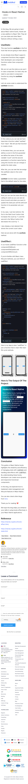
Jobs (16, 714)
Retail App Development (20, 646)
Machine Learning (19, 690)
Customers (17, 694)
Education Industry (19, 669)
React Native (5, 536)
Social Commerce (5, 678)
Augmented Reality (19, 687)
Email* (3, 605)
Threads (22, 742)
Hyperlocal (3, 676)
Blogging (3, 685)
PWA (2, 698)
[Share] (21, 6)
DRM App (3, 700)
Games (16, 648)
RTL (16, 685)
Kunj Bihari (11, 563)
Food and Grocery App (20, 666)
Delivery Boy (4, 682)
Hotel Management (19, 650)
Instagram (22, 739)
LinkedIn (8, 742)
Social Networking (19, 671)
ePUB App (3, 705)
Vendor (2, 680)
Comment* (4, 587)
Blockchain (3, 694)
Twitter (14, 739)
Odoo (2, 726)
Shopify (2, 728)
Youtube (15, 742)
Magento (3, 712)
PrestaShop (3, 717)
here (6, 499)
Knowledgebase (18, 705)
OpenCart (3, 719)
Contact (17, 699)
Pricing (16, 696)
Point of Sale (4, 689)
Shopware (3, 732)
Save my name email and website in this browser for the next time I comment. (12, 614)
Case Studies (18, 708)
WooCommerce (4, 724)
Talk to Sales (23, 2)
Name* (3, 598)
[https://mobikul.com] (9, 2)
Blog (16, 701)
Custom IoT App (4, 703)
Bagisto (2, 730)
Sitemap (17, 712)
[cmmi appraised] (9, 766)
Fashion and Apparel (19, 675)
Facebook (8, 739)
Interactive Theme (19, 703)
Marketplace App (5, 674)
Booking (3, 696)
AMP (2, 691)
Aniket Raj (3, 546)
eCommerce (3, 671)
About (16, 683)
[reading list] (25, 6)
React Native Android (15, 536)
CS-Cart (3, 721)
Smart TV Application (5, 687)
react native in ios (6, 538)
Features (17, 692)
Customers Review (19, 710)
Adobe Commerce (5, 715)
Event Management (19, 652)
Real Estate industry (19, 673)
